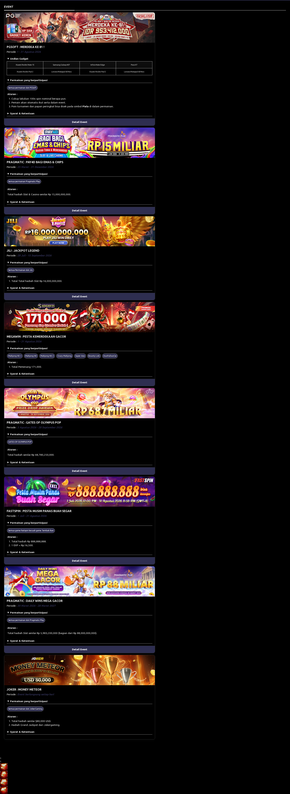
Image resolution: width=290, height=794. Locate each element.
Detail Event (79, 122)
